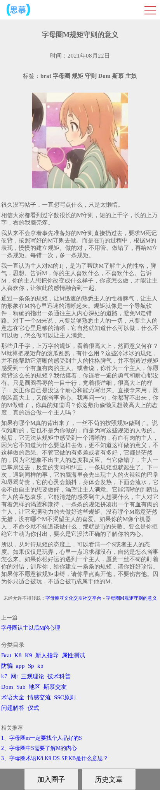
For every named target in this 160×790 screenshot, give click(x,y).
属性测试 (73, 655)
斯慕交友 (55, 687)
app (20, 666)
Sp (31, 666)
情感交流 (39, 697)
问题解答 (12, 708)
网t (14, 676)
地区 (34, 687)
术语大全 (12, 697)
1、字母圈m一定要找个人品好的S (41, 738)
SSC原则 (65, 697)
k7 (4, 676)
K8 (18, 655)
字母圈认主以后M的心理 (30, 628)
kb (40, 666)
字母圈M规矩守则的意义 (131, 598)
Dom (7, 687)
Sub (21, 687)
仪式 (33, 708)
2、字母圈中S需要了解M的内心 (39, 748)
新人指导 (47, 655)
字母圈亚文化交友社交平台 (73, 598)
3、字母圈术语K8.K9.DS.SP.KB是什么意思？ (54, 758)
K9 (28, 655)
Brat (6, 655)
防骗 (7, 666)
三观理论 (32, 676)
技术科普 (59, 676)
